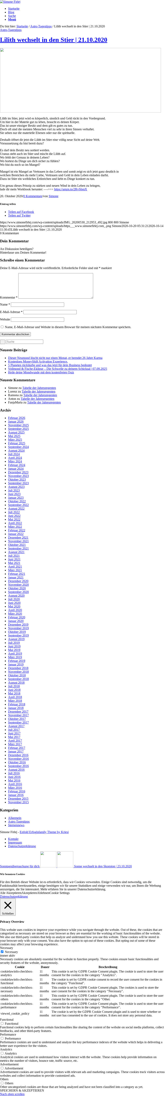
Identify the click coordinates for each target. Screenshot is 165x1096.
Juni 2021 (14, 559)
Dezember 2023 (18, 472)
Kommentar (9, 297)
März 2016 (15, 787)
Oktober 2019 (17, 632)
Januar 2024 (16, 468)
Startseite (22, 26)
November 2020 (18, 584)
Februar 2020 (16, 617)
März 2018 (15, 700)
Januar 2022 (16, 534)
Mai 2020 (14, 606)
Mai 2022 (14, 519)
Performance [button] (8, 1034)
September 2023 (18, 483)
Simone (53, 196)
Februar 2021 (16, 573)
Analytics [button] (6, 1049)
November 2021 (18, 541)
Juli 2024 (14, 454)
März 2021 (15, 570)
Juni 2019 (14, 646)
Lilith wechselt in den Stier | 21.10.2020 (53, 39)
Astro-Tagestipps (41, 26)
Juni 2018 (14, 690)
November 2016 (18, 758)
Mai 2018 (14, 693)
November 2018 (18, 671)
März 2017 (15, 744)
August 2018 (16, 682)
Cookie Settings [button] (60, 893)
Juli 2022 (14, 512)
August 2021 (16, 552)
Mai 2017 (14, 737)
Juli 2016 (14, 773)
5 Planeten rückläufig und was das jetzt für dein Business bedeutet (50, 365)
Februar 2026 (16, 418)
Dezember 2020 (18, 581)
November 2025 (18, 425)
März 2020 (15, 613)
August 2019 (16, 639)
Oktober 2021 (17, 544)
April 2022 (15, 523)
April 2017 (15, 740)
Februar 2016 (16, 791)
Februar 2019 (16, 661)
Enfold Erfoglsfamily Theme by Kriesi (44, 832)
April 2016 (15, 784)
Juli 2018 (14, 686)
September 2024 (18, 447)
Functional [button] (6, 1019)
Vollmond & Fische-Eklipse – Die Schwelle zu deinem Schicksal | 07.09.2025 (57, 368)
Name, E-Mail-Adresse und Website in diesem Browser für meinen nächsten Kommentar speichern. (68, 327)
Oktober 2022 (17, 501)
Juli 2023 (14, 490)
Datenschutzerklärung (14, 896)
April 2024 (15, 457)
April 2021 (15, 566)
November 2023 (18, 476)
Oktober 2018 (17, 675)
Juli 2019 (14, 642)
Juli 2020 (14, 599)
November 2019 (18, 628)
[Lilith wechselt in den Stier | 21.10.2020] (80, 111)
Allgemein (14, 818)
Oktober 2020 (17, 588)
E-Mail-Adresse (11, 312)
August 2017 (16, 726)
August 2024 (16, 450)
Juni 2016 (14, 777)
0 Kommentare (32, 196)
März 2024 (15, 461)
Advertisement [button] (9, 1064)
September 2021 (18, 548)
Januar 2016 (16, 795)
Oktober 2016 (17, 762)
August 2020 (16, 595)
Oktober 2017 (17, 719)
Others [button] (4, 1079)
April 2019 (15, 653)
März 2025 (15, 439)
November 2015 (18, 802)
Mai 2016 (14, 780)
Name (5, 304)
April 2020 (15, 610)
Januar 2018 (16, 708)
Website (5, 319)
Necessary (11, 952)
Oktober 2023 (17, 479)
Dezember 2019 (18, 624)
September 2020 (18, 592)
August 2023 (16, 486)
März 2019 (15, 657)
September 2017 (18, 722)
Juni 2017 (14, 733)
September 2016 (18, 766)
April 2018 (15, 697)
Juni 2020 (14, 603)
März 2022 (15, 526)
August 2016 (16, 769)
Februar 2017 (16, 748)
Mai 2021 (14, 563)
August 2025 (16, 432)
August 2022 (16, 508)
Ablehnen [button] (43, 893)
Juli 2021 (14, 555)
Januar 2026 (16, 421)
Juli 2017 (14, 729)
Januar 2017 (16, 751)
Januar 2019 (16, 664)
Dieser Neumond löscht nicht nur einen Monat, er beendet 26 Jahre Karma (55, 358)
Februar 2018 (16, 704)
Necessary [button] (6, 948)
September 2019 (18, 635)
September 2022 (18, 505)
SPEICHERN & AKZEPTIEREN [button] (22, 1090)
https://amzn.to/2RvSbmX (70, 189)
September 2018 (18, 679)
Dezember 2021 (18, 537)
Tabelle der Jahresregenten (39, 388)
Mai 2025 (14, 436)
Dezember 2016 (18, 755)
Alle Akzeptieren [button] (11, 893)
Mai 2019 (14, 650)
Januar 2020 (16, 621)
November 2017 (18, 715)
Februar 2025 (16, 443)
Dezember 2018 (18, 668)
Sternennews (16, 825)
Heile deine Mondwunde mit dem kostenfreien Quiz (41, 372)
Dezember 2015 (18, 798)
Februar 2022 (16, 530)
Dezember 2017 (18, 711)
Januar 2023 (16, 497)
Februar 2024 (16, 465)
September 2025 (18, 428)
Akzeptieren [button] (29, 893)
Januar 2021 (16, 577)
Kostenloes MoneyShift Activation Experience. (38, 361)
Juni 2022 (14, 515)
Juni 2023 (14, 494)
